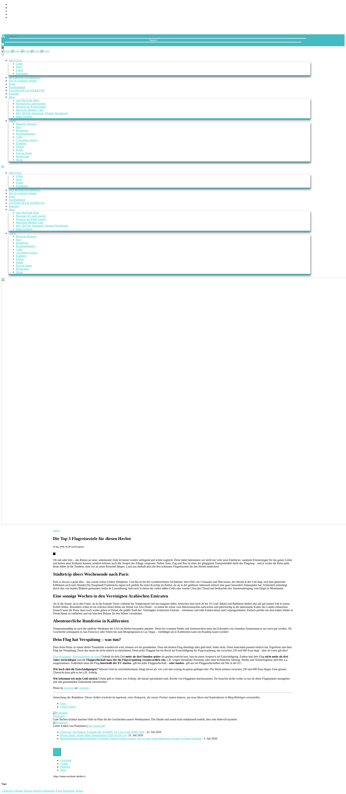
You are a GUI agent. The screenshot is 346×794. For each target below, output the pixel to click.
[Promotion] (60, 712)
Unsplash (83, 687)
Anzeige (56, 531)
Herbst (37, 790)
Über (63, 703)
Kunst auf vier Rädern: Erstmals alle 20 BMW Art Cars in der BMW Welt (102, 732)
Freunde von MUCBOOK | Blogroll (33, 11)
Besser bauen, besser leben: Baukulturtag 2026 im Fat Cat (93, 735)
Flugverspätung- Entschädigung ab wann (76, 656)
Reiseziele (68, 790)
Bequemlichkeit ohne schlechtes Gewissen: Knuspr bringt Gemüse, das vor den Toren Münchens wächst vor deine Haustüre (130, 738)
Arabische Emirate (12, 790)
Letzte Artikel (68, 706)
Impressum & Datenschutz (27, 17)
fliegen (28, 790)
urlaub (79, 790)
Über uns (15, 4)
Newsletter (17, 14)
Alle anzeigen (95, 725)
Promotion (59, 716)
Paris (58, 790)
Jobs (12, 7)
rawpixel (69, 687)
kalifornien (48, 790)
